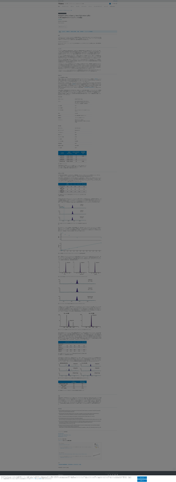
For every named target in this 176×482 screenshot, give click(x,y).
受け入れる (142, 477)
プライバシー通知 (33, 478)
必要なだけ (142, 480)
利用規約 (40, 478)
